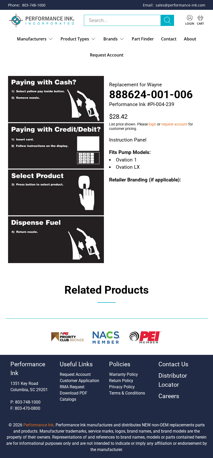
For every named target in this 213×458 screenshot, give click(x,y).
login (152, 124)
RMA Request (72, 386)
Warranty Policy (123, 374)
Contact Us (173, 364)
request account (174, 124)
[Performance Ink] (41, 20)
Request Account (106, 55)
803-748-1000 (33, 5)
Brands (110, 39)
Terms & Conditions (127, 393)
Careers (168, 396)
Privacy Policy (122, 386)
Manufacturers (31, 39)
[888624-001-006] (56, 169)
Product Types (75, 39)
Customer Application (79, 380)
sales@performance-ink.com (180, 5)
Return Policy (121, 380)
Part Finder (143, 39)
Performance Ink (38, 424)
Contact (168, 39)
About (190, 39)
